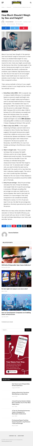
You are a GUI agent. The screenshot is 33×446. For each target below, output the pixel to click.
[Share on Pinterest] (23, 28)
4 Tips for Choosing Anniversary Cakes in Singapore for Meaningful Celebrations (21, 412)
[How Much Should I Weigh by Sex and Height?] (16, 41)
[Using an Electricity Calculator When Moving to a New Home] (6, 395)
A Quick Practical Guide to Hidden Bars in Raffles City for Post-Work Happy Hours (21, 402)
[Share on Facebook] (6, 28)
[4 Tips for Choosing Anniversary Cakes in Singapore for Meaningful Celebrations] (6, 413)
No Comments (11, 24)
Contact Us (12, 435)
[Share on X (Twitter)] (14, 28)
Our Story (21, 435)
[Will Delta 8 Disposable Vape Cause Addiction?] (16, 254)
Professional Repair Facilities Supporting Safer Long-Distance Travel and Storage (21, 422)
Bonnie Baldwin (9, 21)
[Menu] (3, 2)
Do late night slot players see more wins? (15, 289)
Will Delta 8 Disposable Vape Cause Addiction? (16, 265)
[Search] (30, 2)
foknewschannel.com (7, 441)
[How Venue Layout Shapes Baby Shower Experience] (6, 386)
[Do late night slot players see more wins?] (16, 278)
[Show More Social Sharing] (29, 28)
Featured (4, 11)
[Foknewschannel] (16, 2)
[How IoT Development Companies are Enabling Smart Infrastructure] (16, 302)
